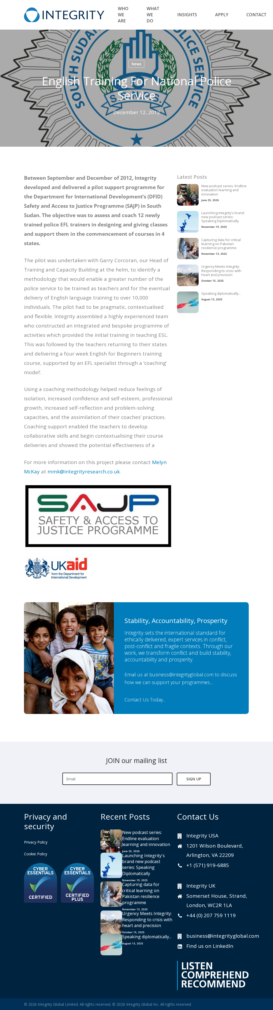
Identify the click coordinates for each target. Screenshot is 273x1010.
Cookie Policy (35, 853)
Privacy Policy (35, 842)
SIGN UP (193, 778)
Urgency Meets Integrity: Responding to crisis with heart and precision (221, 271)
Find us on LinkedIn (209, 946)
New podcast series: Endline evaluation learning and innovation (224, 190)
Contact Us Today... (145, 699)
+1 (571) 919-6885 (207, 865)
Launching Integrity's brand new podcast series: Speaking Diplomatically (222, 217)
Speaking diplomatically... (221, 294)
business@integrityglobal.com (182, 674)
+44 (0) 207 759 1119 (211, 915)
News (136, 63)
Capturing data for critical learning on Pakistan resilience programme (221, 244)
